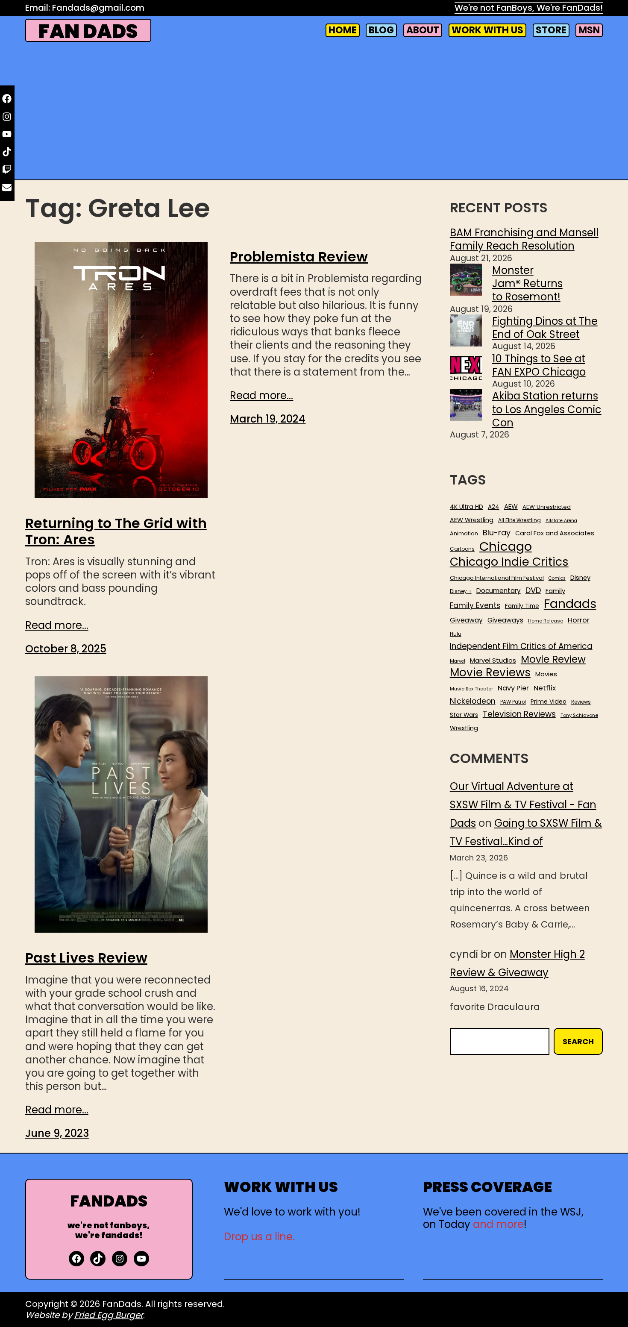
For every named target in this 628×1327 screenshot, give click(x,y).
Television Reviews (519, 714)
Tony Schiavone (579, 715)
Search (578, 1041)
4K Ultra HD (466, 507)
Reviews (581, 702)
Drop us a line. (259, 1237)
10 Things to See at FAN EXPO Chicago (539, 365)
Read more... (56, 625)
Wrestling (464, 728)
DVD (533, 590)
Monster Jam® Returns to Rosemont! (527, 283)
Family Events (475, 605)
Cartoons (462, 549)
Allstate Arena (561, 521)
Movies (546, 674)
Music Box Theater (471, 689)
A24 (493, 507)
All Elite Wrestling (519, 520)
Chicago (505, 546)
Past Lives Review (86, 958)
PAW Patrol (513, 702)
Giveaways (505, 620)
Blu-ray (497, 532)
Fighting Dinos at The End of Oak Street (545, 327)
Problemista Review (299, 257)
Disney (580, 578)
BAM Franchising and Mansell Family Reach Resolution (524, 239)
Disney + (461, 591)
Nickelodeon (473, 701)
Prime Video (548, 701)
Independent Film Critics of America (521, 646)
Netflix (545, 688)
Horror (579, 620)
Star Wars (464, 715)
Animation (464, 533)
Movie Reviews (490, 673)
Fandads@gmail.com (98, 8)
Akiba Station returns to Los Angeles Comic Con (547, 409)
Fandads (570, 604)
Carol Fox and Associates (554, 533)
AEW (511, 506)
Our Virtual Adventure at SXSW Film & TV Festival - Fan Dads (523, 804)
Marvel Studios (493, 660)
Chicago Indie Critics (509, 562)
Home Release (545, 621)
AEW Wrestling (471, 520)
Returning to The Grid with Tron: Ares (116, 531)
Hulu (455, 634)
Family (555, 591)
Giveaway (466, 620)
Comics (557, 578)
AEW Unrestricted (546, 507)
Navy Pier (513, 688)
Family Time (522, 606)
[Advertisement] (314, 112)
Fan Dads (88, 31)
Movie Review (553, 659)
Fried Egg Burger (108, 1315)
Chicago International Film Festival (497, 578)
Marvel (457, 661)
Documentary (498, 591)
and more (498, 1224)
